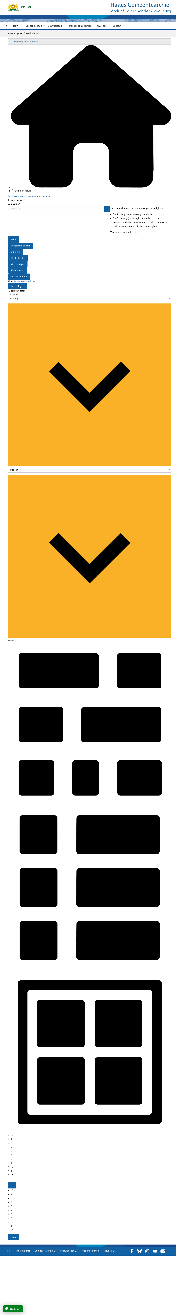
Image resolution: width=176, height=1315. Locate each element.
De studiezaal (55, 25)
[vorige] (12, 1135)
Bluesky (139, 1251)
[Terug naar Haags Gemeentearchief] (19, 7)
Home (7, 25)
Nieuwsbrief (162, 1251)
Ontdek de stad (33, 25)
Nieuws (16, 25)
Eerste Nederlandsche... (25, 281)
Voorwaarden (67, 1250)
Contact (117, 25)
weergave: (12, 640)
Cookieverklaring (44, 1250)
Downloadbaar (19, 276)
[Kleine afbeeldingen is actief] (89, 804)
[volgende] (12, 1174)
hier (136, 232)
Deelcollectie (18, 258)
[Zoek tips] (107, 209)
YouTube (155, 1251)
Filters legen (17, 286)
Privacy (108, 1250)
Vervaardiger (18, 264)
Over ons (102, 25)
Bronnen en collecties (79, 25)
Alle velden (14, 204)
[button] (89, 41)
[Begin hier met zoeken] (91, 186)
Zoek (13, 239)
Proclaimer (22, 1250)
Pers (9, 1250)
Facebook (132, 1251)
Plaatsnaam (17, 270)
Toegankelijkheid (90, 1250)
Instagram (147, 1251)
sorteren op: (13, 294)
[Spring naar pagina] (12, 1185)
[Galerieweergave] (89, 1131)
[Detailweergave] (89, 967)
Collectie (15, 251)
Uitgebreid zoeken (21, 245)
